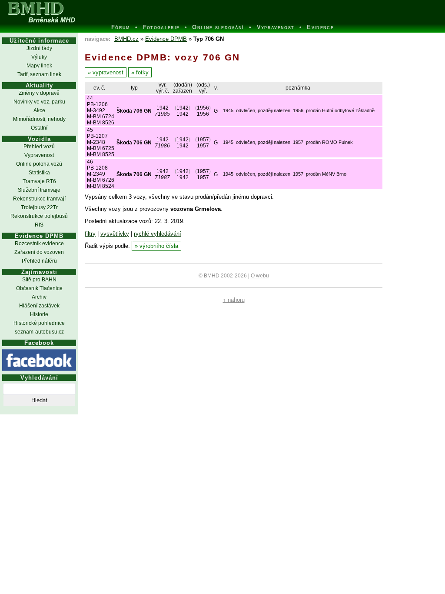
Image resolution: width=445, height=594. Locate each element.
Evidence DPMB (166, 39)
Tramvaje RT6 (39, 181)
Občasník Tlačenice (39, 288)
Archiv (39, 297)
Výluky (39, 57)
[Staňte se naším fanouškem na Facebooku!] (39, 360)
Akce (39, 110)
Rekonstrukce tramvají (39, 199)
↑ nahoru (234, 300)
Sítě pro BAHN (39, 280)
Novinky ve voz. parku (39, 102)
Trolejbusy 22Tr (39, 207)
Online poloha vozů (39, 164)
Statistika (39, 173)
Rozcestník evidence (39, 243)
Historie (39, 314)
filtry (90, 233)
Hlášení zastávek (39, 306)
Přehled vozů (39, 146)
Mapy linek (39, 66)
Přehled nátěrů (39, 261)
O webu (260, 276)
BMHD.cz (126, 39)
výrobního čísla (158, 246)
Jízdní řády (39, 48)
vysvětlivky (114, 233)
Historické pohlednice (39, 323)
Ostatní (39, 128)
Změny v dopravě (39, 93)
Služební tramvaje (39, 190)
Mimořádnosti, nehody (39, 119)
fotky (142, 72)
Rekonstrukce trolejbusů (39, 216)
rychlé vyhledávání (157, 233)
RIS (39, 225)
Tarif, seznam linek (39, 74)
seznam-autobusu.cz (39, 332)
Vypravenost (39, 155)
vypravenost (108, 72)
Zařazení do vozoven (39, 252)
